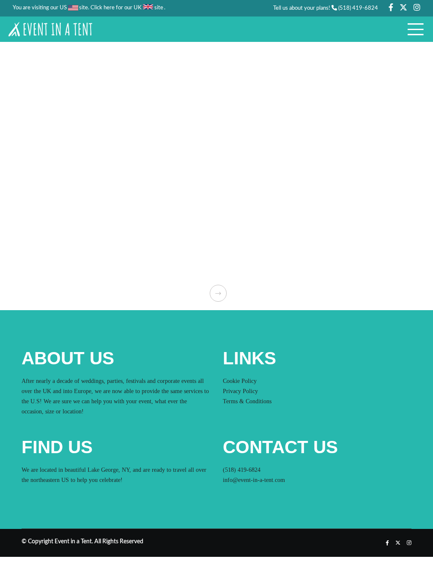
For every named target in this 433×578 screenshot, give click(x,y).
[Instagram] (417, 7)
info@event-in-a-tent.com (254, 480)
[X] (403, 7)
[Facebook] (391, 7)
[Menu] (413, 29)
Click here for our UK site (126, 8)
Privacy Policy (240, 391)
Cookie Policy (240, 381)
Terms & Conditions (247, 401)
